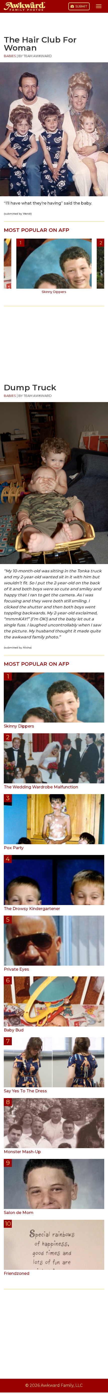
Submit (81, 6)
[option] (54, 268)
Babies (10, 56)
